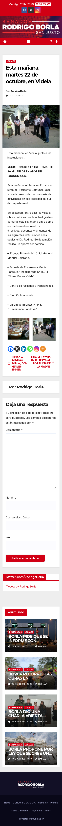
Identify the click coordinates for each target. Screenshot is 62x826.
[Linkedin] (23, 349)
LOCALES (11, 61)
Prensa (54, 802)
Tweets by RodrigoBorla (21, 586)
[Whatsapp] (30, 349)
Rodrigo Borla (18, 91)
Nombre (11, 497)
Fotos (48, 810)
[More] (43, 349)
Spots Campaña (19, 810)
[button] (51, 41)
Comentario (14, 429)
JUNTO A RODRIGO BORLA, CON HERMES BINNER (19, 363)
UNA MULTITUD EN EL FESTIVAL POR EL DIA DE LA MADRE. (41, 362)
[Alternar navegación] (28, 41)
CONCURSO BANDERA (24, 802)
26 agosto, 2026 (22, 721)
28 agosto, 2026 (22, 646)
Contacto (43, 802)
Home (7, 802)
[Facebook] (11, 349)
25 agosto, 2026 (22, 759)
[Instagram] (36, 349)
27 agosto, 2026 (22, 684)
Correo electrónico (18, 517)
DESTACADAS (15, 632)
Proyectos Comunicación (31, 818)
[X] (17, 349)
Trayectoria (36, 810)
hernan (43, 646)
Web (8, 537)
